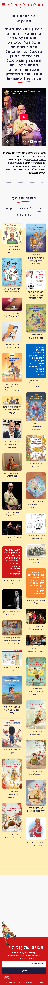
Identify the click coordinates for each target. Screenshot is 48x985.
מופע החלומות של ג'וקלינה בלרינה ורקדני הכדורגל (36, 295)
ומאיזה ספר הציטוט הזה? (36, 601)
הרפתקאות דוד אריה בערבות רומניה (36, 732)
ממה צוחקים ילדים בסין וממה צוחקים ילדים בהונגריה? (11, 641)
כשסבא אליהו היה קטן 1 (12, 751)
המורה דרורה (32, 166)
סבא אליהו (18, 163)
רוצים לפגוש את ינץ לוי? (12, 539)
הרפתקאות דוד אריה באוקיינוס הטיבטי (36, 691)
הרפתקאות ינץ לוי (36, 159)
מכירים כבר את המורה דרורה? (12, 345)
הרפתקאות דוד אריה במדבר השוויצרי (12, 794)
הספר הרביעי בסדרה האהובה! (36, 336)
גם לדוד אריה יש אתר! (12, 668)
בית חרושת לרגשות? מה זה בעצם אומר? (36, 426)
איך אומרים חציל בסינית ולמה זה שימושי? (12, 444)
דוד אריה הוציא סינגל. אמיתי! (12, 513)
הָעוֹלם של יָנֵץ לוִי (26, 5)
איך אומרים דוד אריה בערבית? (36, 627)
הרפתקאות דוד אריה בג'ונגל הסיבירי (36, 772)
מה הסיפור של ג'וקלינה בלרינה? (12, 314)
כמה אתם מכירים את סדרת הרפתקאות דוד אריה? (36, 504)
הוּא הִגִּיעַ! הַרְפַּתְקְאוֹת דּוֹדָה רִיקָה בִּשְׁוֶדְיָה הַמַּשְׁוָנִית (36, 259)
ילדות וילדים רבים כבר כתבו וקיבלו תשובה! (36, 383)
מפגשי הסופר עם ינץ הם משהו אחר (12, 613)
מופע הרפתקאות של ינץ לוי (24, 982)
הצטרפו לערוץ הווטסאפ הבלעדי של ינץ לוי (12, 249)
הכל (40, 208)
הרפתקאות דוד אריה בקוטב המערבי (36, 809)
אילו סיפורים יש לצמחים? (36, 465)
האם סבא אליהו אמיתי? (36, 561)
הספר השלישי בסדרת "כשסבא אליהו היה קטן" (12, 387)
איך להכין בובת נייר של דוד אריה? (36, 537)
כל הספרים (26, 208)
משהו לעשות (24, 214)
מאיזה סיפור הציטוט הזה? (12, 582)
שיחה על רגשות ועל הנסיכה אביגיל (36, 843)
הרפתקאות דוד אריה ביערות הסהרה (12, 835)
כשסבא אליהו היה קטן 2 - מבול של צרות (12, 710)
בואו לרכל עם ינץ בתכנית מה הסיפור (36, 650)
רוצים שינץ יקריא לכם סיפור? (12, 474)
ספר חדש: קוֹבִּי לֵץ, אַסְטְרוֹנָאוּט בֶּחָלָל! (12, 290)
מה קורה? (10, 208)
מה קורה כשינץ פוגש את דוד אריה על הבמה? (12, 410)
